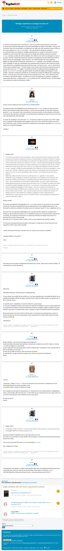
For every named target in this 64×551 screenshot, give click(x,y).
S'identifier (53, 8)
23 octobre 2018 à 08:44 (32, 421)
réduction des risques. (23, 536)
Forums (7, 8)
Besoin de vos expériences (20, 493)
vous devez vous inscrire (29, 482)
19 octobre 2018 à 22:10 (32, 149)
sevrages (28, 78)
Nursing (38, 442)
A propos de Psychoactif (17, 548)
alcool (34, 61)
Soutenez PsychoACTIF (17, 540)
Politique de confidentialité (30, 548)
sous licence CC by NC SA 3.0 (45, 543)
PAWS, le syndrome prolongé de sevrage (25, 513)
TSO (18, 69)
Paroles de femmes (12, 15)
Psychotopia (24, 8)
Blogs (11, 8)
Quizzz (30, 8)
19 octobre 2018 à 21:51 (32, 101)
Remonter (5, 481)
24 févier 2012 (30, 506)
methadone (13, 71)
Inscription (59, 8)
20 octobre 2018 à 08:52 (32, 286)
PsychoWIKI (17, 8)
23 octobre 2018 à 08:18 (32, 377)
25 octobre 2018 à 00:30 (32, 465)
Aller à (4, 523)
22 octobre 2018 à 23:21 (32, 339)
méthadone (20, 50)
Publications (44, 8)
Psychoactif (5, 519)
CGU (38, 548)
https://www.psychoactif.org (29, 543)
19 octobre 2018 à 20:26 (32, 41)
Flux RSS (47, 548)
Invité (59, 2)
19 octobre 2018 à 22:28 (32, 260)
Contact (41, 548)
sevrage (5, 56)
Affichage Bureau (7, 548)
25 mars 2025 (29, 495)
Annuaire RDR (36, 8)
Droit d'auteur (6, 543)
